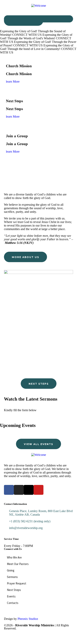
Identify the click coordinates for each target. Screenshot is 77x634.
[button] (38, 18)
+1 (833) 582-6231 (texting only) (29, 521)
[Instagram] (19, 490)
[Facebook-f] (9, 490)
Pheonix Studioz (28, 618)
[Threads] (29, 490)
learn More (13, 81)
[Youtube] (38, 490)
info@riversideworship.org (26, 528)
